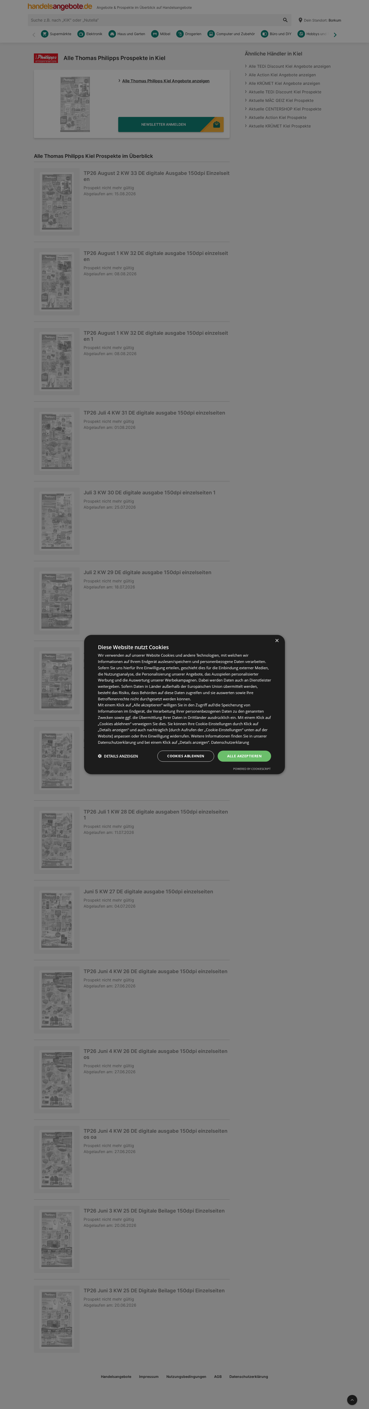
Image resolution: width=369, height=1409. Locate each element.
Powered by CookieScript (252, 769)
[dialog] (184, 704)
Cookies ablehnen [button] (185, 755)
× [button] (277, 641)
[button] (118, 756)
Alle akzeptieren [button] (244, 755)
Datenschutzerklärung (230, 742)
